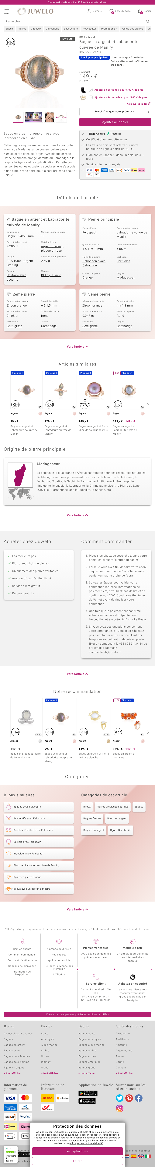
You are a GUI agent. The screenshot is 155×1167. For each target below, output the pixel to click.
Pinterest (129, 1098)
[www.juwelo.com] (141, 1156)
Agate (44, 1034)
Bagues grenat (87, 1068)
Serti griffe (14, 326)
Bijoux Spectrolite (120, 830)
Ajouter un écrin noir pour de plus (119, 90)
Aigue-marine (49, 1045)
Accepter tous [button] (77, 1151)
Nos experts (58, 955)
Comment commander (22, 955)
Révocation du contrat (20, 1154)
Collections (52, 29)
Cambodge (49, 326)
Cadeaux (36, 29)
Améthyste (122, 1039)
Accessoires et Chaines (18, 1034)
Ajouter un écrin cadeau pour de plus (121, 97)
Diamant (46, 1062)
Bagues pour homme (16, 1062)
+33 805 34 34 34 (98, 997)
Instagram (119, 1108)
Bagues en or (12, 1051)
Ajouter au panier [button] (115, 122)
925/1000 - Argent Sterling (20, 263)
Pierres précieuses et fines (113, 807)
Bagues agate (86, 1034)
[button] (7, 11)
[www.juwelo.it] (148, 1156)
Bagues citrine (87, 1056)
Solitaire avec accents (16, 277)
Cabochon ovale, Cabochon (94, 263)
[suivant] (147, 404)
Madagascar (126, 277)
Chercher (148, 21)
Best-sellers (71, 29)
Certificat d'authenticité (22, 960)
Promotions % (109, 29)
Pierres (22, 29)
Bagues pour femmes (17, 1056)
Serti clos (123, 261)
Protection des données (29, 1151)
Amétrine (121, 1045)
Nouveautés (89, 29)
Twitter (119, 1098)
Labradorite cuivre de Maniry (132, 234)
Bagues (139, 807)
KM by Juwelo (51, 275)
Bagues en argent (93, 830)
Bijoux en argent (117, 818)
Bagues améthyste (89, 1039)
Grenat (45, 1068)
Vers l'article (75, 347)
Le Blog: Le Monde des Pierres (59, 967)
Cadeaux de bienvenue (22, 966)
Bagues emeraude (89, 1062)
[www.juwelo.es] (133, 1156)
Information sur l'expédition (22, 973)
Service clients (22, 949)
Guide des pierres (132, 29)
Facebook (139, 1098)
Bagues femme (92, 818)
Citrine (45, 1056)
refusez (65, 1138)
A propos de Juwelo (59, 949)
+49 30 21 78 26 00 (99, 1000)
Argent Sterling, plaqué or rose (52, 248)
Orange (87, 277)
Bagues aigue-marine (91, 1045)
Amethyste (47, 1039)
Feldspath (89, 232)
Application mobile (59, 960)
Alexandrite (123, 1034)
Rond (45, 316)
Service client (96, 984)
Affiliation (59, 974)
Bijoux (9, 29)
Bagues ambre (87, 1051)
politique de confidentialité (84, 1143)
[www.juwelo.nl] (126, 1156)
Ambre (45, 1051)
